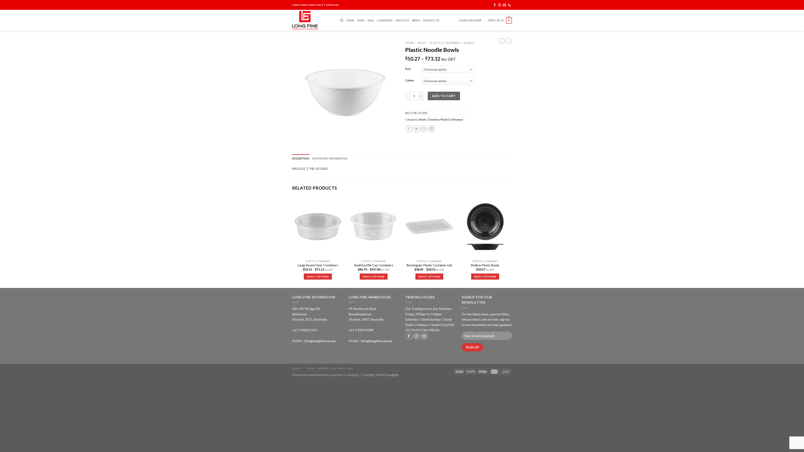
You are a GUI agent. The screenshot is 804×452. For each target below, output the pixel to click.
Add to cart (444, 96)
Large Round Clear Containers (318, 265)
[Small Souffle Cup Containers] (373, 227)
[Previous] (292, 241)
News (416, 20)
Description (300, 158)
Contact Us (431, 20)
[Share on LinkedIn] (431, 128)
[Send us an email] (504, 5)
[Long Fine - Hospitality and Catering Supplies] (313, 20)
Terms (310, 368)
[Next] (511, 241)
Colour (409, 80)
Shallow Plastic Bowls (485, 265)
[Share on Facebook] (409, 128)
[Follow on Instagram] (499, 5)
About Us (402, 20)
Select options (318, 276)
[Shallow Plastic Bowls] (485, 227)
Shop (361, 20)
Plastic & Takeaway (444, 43)
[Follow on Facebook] (494, 5)
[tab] (300, 158)
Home (350, 20)
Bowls (469, 43)
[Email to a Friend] (424, 128)
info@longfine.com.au (320, 341)
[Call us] (509, 5)
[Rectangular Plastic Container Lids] (429, 227)
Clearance (384, 20)
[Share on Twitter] (416, 128)
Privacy (297, 368)
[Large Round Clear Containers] (318, 227)
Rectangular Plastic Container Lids (429, 265)
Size (408, 69)
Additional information (330, 158)
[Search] (341, 20)
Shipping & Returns (331, 368)
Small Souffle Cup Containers (373, 265)
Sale (370, 20)
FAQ (350, 368)
